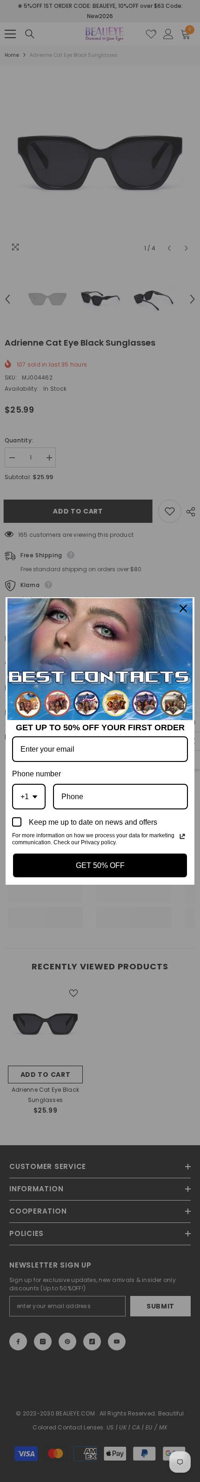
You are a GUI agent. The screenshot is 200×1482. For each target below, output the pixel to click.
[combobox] (29, 796)
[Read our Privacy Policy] (182, 836)
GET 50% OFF (100, 865)
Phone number (36, 774)
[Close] (183, 608)
